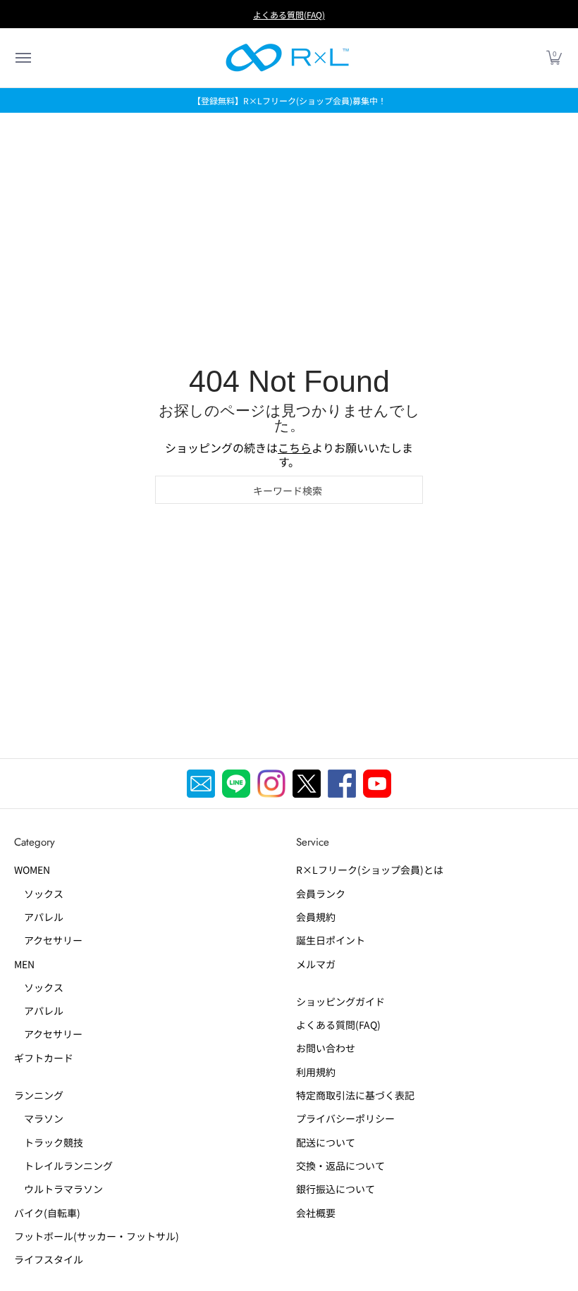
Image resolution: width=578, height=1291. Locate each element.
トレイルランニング (63, 1166)
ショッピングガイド (340, 1001)
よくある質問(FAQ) (289, 14)
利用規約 (316, 1072)
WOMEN (32, 870)
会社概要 (316, 1213)
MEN (24, 964)
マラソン (38, 1118)
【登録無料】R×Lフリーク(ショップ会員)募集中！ (289, 100)
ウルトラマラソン (58, 1189)
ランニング (38, 1095)
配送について (325, 1142)
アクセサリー (48, 940)
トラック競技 (48, 1142)
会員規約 (316, 917)
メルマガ (316, 964)
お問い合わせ (325, 1048)
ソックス (38, 894)
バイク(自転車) (47, 1213)
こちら (295, 447)
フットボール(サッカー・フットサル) (96, 1236)
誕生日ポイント (330, 940)
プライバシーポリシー (345, 1118)
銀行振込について (335, 1189)
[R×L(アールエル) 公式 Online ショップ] (287, 57)
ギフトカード (43, 1058)
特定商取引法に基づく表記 (355, 1095)
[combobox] (289, 490)
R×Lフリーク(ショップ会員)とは (369, 870)
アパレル (38, 917)
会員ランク (320, 894)
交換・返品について (340, 1166)
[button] (22, 57)
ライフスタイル (48, 1259)
